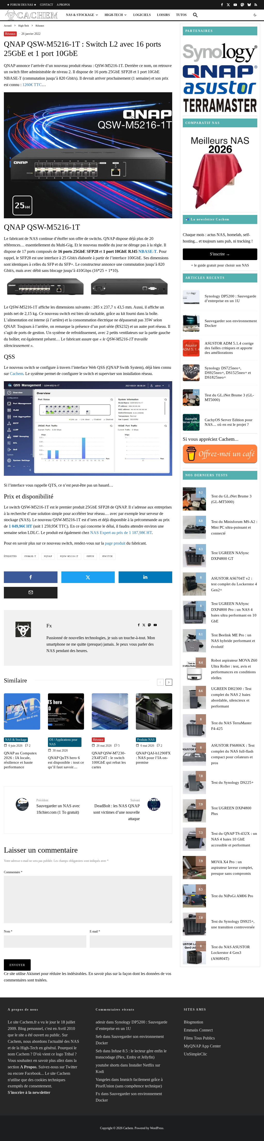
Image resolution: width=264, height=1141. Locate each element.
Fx (49, 625)
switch (108, 556)
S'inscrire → (220, 254)
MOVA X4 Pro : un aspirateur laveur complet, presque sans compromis (232, 868)
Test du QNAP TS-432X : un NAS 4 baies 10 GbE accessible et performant (234, 839)
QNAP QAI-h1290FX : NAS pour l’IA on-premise (153, 757)
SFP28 (91, 556)
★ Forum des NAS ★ (21, 4)
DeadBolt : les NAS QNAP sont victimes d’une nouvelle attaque (116, 809)
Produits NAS (146, 740)
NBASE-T (147, 251)
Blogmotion (193, 1022)
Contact (46, 4)
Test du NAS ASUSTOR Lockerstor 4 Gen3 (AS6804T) (230, 953)
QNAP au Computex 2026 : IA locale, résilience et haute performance (20, 760)
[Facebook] (222, 5)
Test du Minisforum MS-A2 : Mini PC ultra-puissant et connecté (234, 527)
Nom (8, 931)
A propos (63, 4)
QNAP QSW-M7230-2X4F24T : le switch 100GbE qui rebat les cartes (109, 760)
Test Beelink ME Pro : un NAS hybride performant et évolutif (233, 641)
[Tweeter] (88, 577)
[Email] (30, 592)
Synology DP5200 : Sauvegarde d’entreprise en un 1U (230, 298)
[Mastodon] (242, 5)
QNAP (48, 556)
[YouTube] (235, 5)
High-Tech (114, 15)
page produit (115, 543)
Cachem (16, 373)
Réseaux (10, 34)
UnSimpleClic (195, 1054)
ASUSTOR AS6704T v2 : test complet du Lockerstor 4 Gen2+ (234, 584)
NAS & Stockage (80, 15)
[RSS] (256, 5)
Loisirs (163, 15)
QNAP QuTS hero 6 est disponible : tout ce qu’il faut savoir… (66, 762)
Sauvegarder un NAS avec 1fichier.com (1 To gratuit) (58, 806)
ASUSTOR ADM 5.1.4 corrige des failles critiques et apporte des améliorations (229, 348)
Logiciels (142, 15)
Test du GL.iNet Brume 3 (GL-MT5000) (229, 397)
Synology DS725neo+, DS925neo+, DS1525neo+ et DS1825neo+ (228, 372)
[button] (195, 15)
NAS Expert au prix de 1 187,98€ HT (121, 532)
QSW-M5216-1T (69, 556)
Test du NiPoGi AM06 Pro (232, 896)
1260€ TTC (32, 84)
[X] (228, 5)
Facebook (33, 1073)
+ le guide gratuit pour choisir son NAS (220, 265)
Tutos (181, 15)
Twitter (71, 1067)
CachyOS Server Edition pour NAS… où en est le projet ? (228, 422)
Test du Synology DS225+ (232, 782)
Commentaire (13, 872)
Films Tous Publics (199, 1038)
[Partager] (30, 577)
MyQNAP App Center (202, 1046)
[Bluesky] (249, 5)
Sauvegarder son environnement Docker (231, 323)
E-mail (95, 931)
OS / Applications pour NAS (63, 742)
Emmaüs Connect (198, 1030)
